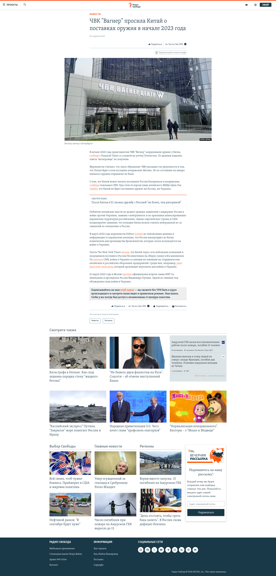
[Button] (155, 44)
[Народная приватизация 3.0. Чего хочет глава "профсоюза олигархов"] (138, 407)
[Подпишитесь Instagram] (175, 550)
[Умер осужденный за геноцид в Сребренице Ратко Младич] (115, 463)
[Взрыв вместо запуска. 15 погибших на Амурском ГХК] (160, 463)
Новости (95, 14)
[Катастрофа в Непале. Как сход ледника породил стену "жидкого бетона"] (77, 353)
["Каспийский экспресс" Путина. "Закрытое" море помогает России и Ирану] (77, 407)
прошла (127, 274)
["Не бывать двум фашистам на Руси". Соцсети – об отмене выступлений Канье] (138, 353)
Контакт (53, 565)
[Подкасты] (188, 550)
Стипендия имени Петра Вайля (65, 554)
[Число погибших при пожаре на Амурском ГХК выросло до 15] (115, 504)
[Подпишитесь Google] (140, 550)
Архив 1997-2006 (58, 560)
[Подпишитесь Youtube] (161, 550)
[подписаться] (195, 550)
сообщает (95, 156)
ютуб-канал (127, 290)
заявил (93, 189)
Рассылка (98, 560)
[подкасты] (255, 5)
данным (98, 259)
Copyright (98, 565)
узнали (139, 234)
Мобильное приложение (62, 549)
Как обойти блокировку (106, 554)
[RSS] (181, 550)
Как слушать (100, 549)
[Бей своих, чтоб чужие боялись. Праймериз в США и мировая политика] (70, 463)
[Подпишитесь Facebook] (147, 550)
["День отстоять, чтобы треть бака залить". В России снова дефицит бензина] (160, 500)
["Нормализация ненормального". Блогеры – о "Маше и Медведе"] (198, 407)
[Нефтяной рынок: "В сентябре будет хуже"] (70, 504)
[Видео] (246, 5)
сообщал (94, 185)
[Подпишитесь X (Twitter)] (154, 550)
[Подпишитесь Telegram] (168, 550)
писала (125, 252)
